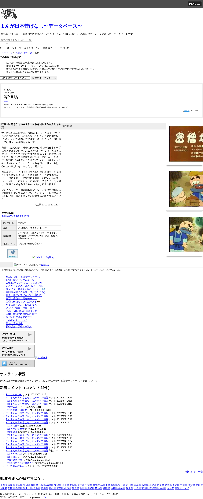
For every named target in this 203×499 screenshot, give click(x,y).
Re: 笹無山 (11, 457)
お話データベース (23, 53)
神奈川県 (105, 485)
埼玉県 (80, 485)
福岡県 (106, 488)
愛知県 (176, 485)
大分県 (137, 488)
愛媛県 (91, 488)
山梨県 (145, 485)
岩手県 (19, 485)
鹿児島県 (154, 488)
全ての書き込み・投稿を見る (21, 304)
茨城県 (57, 485)
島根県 (44, 488)
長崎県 (121, 488)
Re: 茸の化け (13, 425)
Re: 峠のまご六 (14, 460)
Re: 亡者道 (11, 407)
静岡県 (168, 485)
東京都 (96, 485)
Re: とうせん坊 (14, 453)
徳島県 (75, 488)
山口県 (67, 488)
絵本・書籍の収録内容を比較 (21, 314)
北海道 (3, 485)
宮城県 (26, 485)
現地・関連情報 (14, 323)
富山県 (121, 485)
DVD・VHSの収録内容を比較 (22, 311)
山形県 (42, 485)
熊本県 (129, 488)
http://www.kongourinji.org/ (15, 215)
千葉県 (88, 485)
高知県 (98, 488)
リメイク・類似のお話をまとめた (24, 289)
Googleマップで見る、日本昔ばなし (25, 283)
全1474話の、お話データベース (23, 276)
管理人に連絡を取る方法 (19, 317)
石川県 (129, 485)
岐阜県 (160, 485)
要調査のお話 (182, 488)
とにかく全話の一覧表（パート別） (25, 286)
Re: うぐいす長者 (15, 429)
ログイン (45, 497)
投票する (45, 265)
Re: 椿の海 (11, 432)
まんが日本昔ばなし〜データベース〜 (41, 26)
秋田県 (34, 485)
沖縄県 (162, 488)
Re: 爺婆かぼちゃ (15, 466)
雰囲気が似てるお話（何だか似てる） (26, 292)
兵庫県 (11, 488)
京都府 (199, 485)
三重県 (183, 485)
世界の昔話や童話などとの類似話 (24, 295)
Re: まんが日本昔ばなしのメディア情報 (27, 397)
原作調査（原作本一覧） (19, 326)
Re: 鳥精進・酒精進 (16, 410)
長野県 (152, 485)
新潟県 (114, 485)
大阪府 (3, 488)
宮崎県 (145, 488)
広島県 (60, 488)
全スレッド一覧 (194, 471)
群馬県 (73, 485)
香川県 (83, 488)
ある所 (170, 488)
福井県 (137, 485)
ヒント (55, 48)
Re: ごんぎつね (14, 394)
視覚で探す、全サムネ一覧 (20, 280)
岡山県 (52, 488)
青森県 (11, 485)
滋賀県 (186, 111)
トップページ (6, 53)
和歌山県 (28, 488)
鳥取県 (36, 488)
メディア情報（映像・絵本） (21, 308)
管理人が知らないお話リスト (21, 301)
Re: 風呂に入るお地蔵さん (20, 463)
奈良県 (19, 488)
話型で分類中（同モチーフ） (21, 298)
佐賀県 (114, 488)
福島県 (49, 485)
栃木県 (65, 485)
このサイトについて (16, 320)
